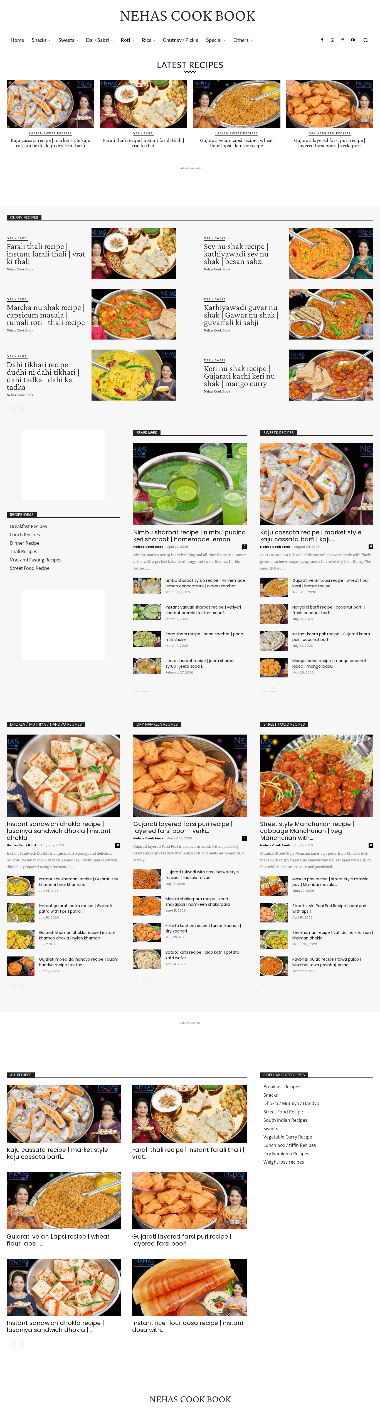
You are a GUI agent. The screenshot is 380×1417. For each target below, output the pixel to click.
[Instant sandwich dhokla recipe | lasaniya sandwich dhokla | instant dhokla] (63, 776)
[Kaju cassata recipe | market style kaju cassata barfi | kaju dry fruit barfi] (50, 104)
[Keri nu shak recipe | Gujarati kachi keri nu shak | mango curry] (331, 375)
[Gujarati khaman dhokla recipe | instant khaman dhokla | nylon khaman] (20, 939)
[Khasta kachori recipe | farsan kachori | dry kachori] (147, 932)
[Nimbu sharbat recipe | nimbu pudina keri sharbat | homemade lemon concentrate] (189, 484)
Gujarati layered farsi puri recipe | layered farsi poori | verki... (183, 827)
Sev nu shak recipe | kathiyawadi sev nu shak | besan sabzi (236, 253)
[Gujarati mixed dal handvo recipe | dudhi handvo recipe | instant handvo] (20, 966)
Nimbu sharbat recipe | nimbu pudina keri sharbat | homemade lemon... (189, 535)
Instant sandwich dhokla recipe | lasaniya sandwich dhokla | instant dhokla (59, 831)
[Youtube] (353, 40)
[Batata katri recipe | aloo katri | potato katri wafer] (147, 959)
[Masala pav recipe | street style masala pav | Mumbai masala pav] (274, 886)
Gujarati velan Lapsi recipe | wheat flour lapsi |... (58, 1240)
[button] (365, 40)
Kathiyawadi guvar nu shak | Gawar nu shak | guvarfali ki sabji (241, 314)
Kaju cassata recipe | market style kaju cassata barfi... (57, 1153)
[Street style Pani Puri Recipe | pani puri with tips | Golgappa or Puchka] (274, 912)
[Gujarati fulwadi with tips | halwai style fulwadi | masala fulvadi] (147, 879)
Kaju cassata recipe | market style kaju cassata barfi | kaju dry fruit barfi (50, 142)
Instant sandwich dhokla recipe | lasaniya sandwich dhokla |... (55, 1326)
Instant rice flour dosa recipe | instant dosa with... (188, 1326)
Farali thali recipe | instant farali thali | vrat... (188, 1153)
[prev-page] (184, 161)
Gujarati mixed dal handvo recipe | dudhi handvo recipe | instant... (78, 962)
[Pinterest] (342, 40)
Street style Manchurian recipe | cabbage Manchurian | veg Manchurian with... (307, 831)
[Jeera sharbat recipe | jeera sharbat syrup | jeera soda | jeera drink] (147, 666)
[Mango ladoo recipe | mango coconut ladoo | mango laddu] (274, 667)
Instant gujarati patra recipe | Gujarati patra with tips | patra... (75, 908)
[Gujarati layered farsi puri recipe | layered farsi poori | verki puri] (330, 104)
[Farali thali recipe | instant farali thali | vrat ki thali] (143, 104)
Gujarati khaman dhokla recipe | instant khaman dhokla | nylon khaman (77, 935)
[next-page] (193, 161)
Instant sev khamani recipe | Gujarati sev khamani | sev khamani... (78, 881)
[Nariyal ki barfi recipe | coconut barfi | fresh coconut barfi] (274, 614)
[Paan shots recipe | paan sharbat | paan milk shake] (147, 639)
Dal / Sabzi (143, 133)
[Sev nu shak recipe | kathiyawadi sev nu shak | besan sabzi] (331, 253)
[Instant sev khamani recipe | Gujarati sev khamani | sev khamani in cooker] (20, 886)
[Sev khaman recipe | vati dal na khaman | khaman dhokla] (274, 939)
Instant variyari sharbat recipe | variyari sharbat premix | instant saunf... (203, 610)
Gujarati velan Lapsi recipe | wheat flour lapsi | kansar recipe (236, 142)
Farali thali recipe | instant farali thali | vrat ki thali (143, 142)
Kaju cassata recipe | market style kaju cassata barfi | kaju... (310, 535)
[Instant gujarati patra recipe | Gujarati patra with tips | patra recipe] (20, 912)
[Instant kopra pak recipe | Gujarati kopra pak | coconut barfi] (274, 641)
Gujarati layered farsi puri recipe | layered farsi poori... (181, 1240)
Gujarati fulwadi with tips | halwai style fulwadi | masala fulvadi (202, 874)
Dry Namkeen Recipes (330, 133)
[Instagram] (332, 40)
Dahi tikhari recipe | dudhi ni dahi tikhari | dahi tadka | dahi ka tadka (43, 375)
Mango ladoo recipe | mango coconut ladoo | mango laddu (329, 663)
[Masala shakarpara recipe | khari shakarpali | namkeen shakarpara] (147, 905)
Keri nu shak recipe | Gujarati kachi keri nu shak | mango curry (239, 376)
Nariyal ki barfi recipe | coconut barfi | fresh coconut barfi (328, 610)
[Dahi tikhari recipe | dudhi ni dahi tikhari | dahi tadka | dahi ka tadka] (134, 375)
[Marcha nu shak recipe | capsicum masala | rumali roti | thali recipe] (134, 314)
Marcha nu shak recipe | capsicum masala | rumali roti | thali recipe (46, 314)
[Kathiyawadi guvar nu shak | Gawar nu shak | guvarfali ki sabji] (331, 314)
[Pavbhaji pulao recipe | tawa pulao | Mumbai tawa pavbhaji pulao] (274, 966)
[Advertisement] (108, 183)
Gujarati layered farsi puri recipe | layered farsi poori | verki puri (329, 142)
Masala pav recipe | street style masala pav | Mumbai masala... (330, 881)
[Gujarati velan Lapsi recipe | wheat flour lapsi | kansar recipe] (236, 104)
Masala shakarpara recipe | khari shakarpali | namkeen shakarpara (198, 901)
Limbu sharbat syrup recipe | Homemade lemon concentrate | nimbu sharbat (205, 583)
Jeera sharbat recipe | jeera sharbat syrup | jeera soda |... (200, 663)
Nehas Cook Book (20, 269)
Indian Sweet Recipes (50, 133)
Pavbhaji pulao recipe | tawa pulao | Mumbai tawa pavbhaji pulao (326, 962)
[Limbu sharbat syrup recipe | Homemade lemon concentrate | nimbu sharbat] (147, 585)
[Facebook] (322, 40)
